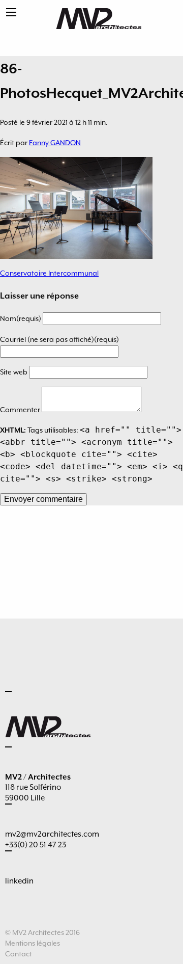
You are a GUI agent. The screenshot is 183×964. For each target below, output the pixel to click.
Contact (18, 954)
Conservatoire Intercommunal (49, 273)
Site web (14, 372)
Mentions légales (32, 943)
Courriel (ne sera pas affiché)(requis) (59, 339)
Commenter (21, 410)
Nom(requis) (21, 318)
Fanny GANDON (55, 143)
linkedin (19, 881)
